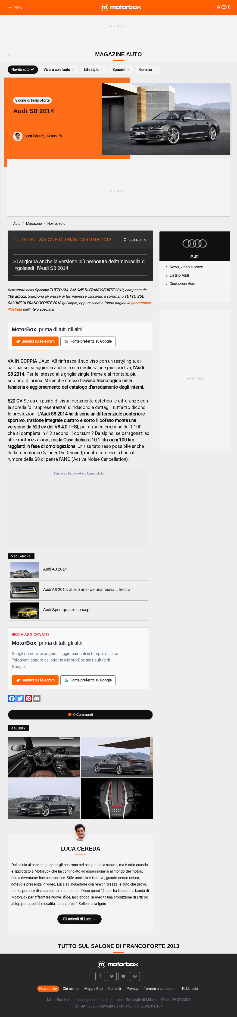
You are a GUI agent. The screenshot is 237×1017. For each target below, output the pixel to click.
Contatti (114, 988)
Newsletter (48, 988)
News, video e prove (186, 267)
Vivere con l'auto (57, 69)
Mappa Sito (93, 988)
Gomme (145, 69)
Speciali (118, 69)
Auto (17, 223)
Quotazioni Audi (182, 283)
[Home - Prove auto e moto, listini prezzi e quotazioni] (121, 7)
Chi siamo (71, 988)
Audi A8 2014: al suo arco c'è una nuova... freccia (87, 589)
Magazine (34, 223)
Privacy (132, 988)
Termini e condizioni (160, 988)
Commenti (83, 714)
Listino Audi (179, 275)
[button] (100, 976)
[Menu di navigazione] (14, 7)
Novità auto (20, 69)
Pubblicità (190, 988)
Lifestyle (91, 69)
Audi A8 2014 (55, 569)
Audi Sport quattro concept (66, 609)
